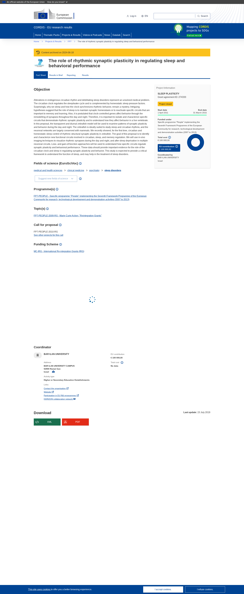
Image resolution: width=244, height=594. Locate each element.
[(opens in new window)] (56, 14)
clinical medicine (75, 170)
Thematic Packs (51, 35)
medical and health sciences (48, 170)
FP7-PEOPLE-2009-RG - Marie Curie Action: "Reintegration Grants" (68, 215)
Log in (133, 16)
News (107, 35)
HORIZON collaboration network (68, 399)
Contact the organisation (65, 388)
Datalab (116, 35)
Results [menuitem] (85, 75)
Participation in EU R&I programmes (70, 395)
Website (58, 392)
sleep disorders (112, 170)
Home (38, 35)
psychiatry (94, 170)
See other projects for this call (48, 235)
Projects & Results (71, 35)
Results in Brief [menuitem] (56, 75)
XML (49, 422)
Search (126, 35)
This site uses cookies (39, 589)
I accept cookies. (163, 589)
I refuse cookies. (205, 589)
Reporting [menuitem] (71, 75)
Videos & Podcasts (92, 35)
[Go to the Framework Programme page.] (39, 63)
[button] (144, 16)
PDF (77, 422)
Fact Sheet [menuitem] (41, 75)
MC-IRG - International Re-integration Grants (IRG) (59, 251)
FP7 (69, 41)
